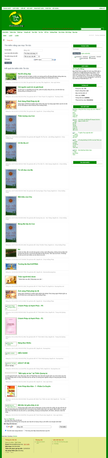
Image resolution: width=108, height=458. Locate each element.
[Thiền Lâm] (16, 18)
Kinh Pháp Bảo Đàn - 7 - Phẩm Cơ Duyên (34, 386)
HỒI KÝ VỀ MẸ (23, 363)
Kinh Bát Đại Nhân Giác (85, 150)
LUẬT (10, 35)
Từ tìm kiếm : (8, 50)
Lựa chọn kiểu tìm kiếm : (11, 53)
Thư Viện (34, 32)
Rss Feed (105, 28)
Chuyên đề (27, 32)
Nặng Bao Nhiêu (24, 343)
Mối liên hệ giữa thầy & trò (28, 405)
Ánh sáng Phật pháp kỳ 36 (28, 291)
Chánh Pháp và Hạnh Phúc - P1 (30, 318)
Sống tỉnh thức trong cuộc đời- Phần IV (89, 109)
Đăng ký (102, 8)
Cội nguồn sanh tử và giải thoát (30, 87)
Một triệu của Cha (25, 197)
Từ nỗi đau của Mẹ (25, 170)
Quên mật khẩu (85, 53)
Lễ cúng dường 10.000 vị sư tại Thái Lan (89, 140)
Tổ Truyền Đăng (78, 69)
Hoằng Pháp (53, 32)
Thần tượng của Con (26, 116)
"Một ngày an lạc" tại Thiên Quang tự (32, 373)
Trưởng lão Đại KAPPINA (28, 264)
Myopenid (92, 58)
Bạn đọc (75, 32)
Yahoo (98, 56)
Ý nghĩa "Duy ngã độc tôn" (85, 133)
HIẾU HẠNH (23, 353)
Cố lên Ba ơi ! (23, 143)
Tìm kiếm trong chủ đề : (11, 56)
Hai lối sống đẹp (24, 74)
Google (85, 56)
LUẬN (17, 35)
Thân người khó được (27, 277)
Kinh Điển (5, 32)
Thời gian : (8, 59)
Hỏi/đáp (56, 443)
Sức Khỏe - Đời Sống (65, 32)
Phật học (20, 32)
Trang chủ (10, 40)
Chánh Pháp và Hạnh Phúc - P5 (30, 306)
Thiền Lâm (13, 32)
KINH (4, 35)
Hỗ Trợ (46, 32)
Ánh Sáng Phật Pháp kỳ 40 (28, 101)
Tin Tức (40, 32)
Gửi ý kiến (27, 444)
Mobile (15, 436)
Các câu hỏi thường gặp (61, 442)
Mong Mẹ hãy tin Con (26, 224)
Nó (19, 249)
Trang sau (11, 419)
